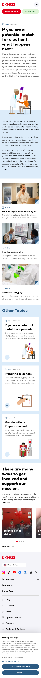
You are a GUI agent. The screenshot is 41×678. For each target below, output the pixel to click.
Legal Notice (18, 657)
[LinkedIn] (25, 572)
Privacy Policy (7, 657)
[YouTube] (14, 572)
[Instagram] (3, 572)
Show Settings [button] (9, 661)
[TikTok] (9, 572)
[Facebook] (19, 572)
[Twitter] (36, 572)
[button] (36, 4)
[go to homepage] (8, 4)
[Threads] (30, 572)
